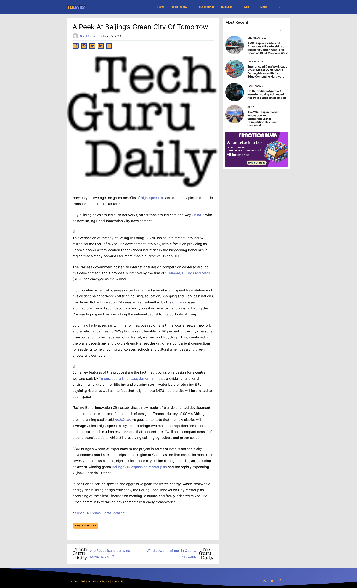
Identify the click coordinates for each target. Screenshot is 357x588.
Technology (179, 7)
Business (226, 7)
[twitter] (92, 46)
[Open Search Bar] (279, 7)
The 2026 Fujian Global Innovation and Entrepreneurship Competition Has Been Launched (262, 118)
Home (160, 7)
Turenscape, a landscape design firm (128, 378)
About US (117, 581)
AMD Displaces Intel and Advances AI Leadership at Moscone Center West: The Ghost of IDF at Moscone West (267, 48)
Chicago (178, 302)
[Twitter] (272, 581)
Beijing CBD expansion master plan (139, 467)
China (196, 215)
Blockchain (206, 7)
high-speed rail (152, 198)
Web (246, 7)
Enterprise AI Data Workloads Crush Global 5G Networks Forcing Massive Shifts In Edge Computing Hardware (267, 71)
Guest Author (88, 36)
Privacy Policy (101, 581)
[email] (109, 46)
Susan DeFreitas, (100, 513)
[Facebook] (280, 581)
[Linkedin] (264, 581)
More (263, 7)
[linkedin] (101, 46)
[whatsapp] (84, 46)
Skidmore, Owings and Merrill (188, 273)
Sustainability (85, 525)
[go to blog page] (282, 30)
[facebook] (76, 46)
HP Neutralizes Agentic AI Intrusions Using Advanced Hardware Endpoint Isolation (266, 94)
